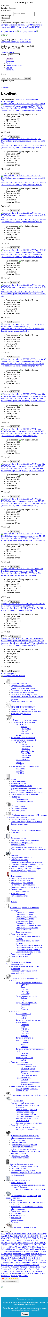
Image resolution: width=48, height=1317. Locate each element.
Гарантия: (10, 128)
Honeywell (5, 1247)
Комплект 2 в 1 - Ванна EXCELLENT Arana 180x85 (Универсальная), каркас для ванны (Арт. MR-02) (22, 365)
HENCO (41, 1245)
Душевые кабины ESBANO (28, 27)
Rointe (9, 1256)
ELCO (35, 1240)
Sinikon (15, 1258)
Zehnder (32, 1269)
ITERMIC (32, 1247)
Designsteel (5, 1240)
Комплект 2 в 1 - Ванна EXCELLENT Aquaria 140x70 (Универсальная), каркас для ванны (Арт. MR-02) (23, 146)
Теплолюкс (5, 1276)
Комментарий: (7, 16)
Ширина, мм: (11, 121)
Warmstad (23, 1267)
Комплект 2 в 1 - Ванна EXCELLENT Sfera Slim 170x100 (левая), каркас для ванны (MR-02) (21, 574)
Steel (38, 1258)
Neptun (42, 1249)
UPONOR (18, 1265)
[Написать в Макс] (7, 35)
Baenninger (41, 1234)
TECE (24, 1260)
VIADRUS (5, 1267)
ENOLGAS (5, 1243)
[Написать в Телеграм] (4, 35)
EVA (13, 1243)
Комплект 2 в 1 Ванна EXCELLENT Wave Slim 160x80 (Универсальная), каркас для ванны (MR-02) (24, 644)
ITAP (25, 1247)
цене (28, 99)
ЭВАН (25, 1276)
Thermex (34, 1262)
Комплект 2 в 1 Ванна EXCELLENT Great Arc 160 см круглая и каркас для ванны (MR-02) (23, 609)
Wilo (18, 1269)
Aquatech (10, 1234)
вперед (11, 101)
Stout (20, 1260)
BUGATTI (27, 1238)
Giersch (4, 1245)
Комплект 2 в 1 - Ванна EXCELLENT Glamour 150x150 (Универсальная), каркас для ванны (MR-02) (23, 539)
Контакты (10, 70)
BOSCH (35, 1236)
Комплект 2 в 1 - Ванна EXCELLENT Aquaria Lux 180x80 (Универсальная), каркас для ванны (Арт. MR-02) (23, 294)
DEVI (12, 1240)
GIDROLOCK (40, 1243)
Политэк (26, 1273)
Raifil (22, 1254)
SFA (9, 1258)
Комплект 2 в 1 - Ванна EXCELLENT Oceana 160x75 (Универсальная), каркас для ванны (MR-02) (23, 434)
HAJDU (34, 1245)
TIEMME (42, 1262)
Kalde (38, 1247)
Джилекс (23, 1271)
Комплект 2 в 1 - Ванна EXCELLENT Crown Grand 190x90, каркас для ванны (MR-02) (22, 330)
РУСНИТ (42, 1273)
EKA (30, 1240)
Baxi (11, 1236)
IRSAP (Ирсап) (16, 1247)
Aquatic (17, 1234)
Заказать (5, 18)
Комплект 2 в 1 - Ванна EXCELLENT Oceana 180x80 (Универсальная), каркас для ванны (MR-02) (23, 504)
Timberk (4, 1265)
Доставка (10, 61)
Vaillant (26, 1265)
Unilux (10, 1265)
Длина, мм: (11, 117)
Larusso (12, 1249)
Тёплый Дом (16, 1276)
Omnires (4, 1251)
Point (21, 1251)
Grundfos (26, 1245)
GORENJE (17, 1245)
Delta (43, 1238)
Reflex (27, 1254)
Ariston (30, 1234)
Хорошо (25, 1314)
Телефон (4, 8)
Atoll (35, 1234)
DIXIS (18, 1240)
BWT (34, 1238)
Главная (9, 59)
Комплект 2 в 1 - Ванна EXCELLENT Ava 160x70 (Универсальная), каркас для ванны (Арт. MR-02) (22, 109)
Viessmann (14, 1267)
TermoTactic (16, 1262)
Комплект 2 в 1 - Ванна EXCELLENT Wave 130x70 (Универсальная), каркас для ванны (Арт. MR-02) (22, 255)
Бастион (15, 1271)
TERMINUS (33, 1260)
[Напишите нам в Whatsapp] (6, 1295)
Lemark (19, 1249)
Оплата (9, 63)
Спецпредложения (14, 65)
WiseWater (24, 1269)
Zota (38, 1269)
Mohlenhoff (34, 1249)
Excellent (19, 1243)
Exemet (26, 1243)
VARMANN (34, 1265)
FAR (31, 1243)
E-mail (3, 10)
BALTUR (5, 1236)
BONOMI (28, 1236)
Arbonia (23, 1234)
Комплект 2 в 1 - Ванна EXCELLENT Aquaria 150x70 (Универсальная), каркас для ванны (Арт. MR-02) (23, 220)
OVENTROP (13, 1251)
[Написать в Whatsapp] (2, 35)
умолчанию (20, 99)
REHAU (34, 1254)
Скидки (9, 68)
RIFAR (4, 1256)
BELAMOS (19, 1236)
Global (10, 1245)
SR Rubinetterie (29, 1258)
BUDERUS (17, 1238)
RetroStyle (42, 1254)
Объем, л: (10, 123)
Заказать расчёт (7, 52)
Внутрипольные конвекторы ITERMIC (17, 25)
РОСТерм (34, 1273)
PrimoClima (28, 1251)
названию (34, 99)
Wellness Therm (34, 1267)
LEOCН (25, 1249)
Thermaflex (25, 1262)
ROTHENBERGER (28, 1256)
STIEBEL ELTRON (9, 1260)
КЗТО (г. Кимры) (34, 1271)
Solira (20, 1258)
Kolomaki (5, 1249)
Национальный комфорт (11, 1273)
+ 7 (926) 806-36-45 (28, 31)
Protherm (16, 1254)
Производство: (12, 114)
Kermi (44, 1247)
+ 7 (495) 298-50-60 (9, 31)
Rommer (16, 1256)
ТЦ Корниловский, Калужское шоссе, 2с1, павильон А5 (17, 40)
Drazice (25, 1240)
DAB (39, 1238)
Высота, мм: (11, 119)
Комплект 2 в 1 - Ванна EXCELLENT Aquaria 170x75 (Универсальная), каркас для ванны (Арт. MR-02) (23, 183)
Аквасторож (6, 1271)
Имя (3, 5)
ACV (3, 1234)
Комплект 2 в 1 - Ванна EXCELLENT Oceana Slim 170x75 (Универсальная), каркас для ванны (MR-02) (22, 469)
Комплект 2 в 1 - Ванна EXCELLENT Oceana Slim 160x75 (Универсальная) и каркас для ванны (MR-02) (23, 399)
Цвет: (8, 125)
